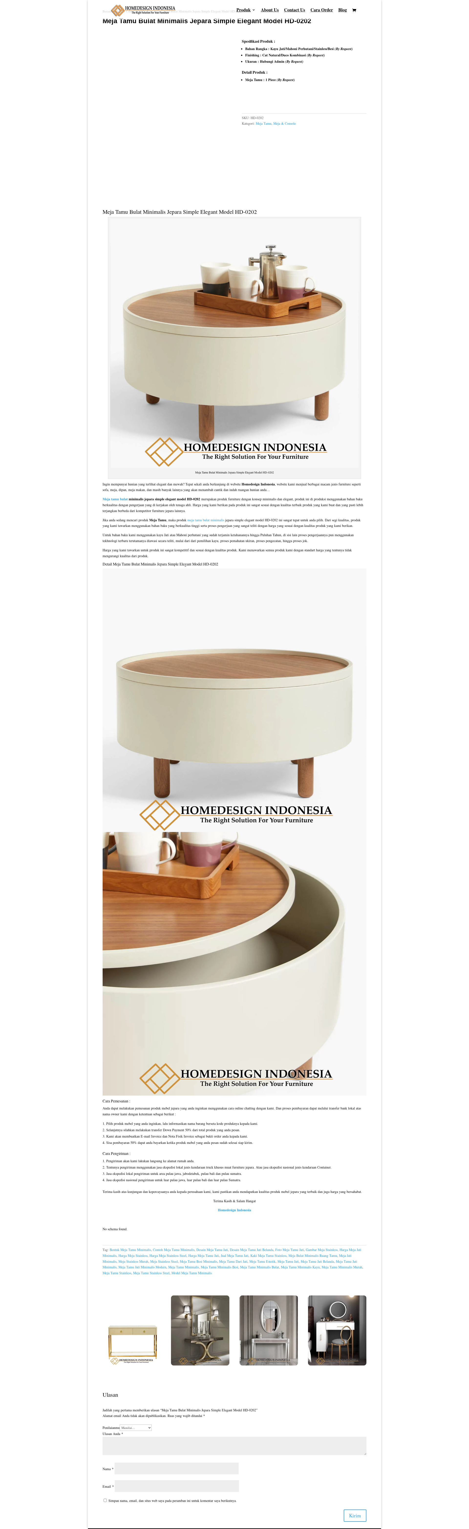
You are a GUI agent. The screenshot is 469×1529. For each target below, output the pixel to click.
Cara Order (321, 10)
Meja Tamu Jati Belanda (317, 1261)
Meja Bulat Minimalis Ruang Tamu (312, 1255)
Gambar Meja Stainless (322, 1249)
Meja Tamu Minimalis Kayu (300, 1267)
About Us (270, 10)
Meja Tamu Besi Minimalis (198, 1261)
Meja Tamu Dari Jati (233, 1261)
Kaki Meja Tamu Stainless (268, 1255)
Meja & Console (284, 123)
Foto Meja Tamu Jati (289, 1249)
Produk (243, 10)
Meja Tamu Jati (288, 1261)
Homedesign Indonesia (234, 1209)
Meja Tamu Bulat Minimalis (134, 211)
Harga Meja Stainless (133, 1255)
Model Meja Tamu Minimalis (191, 1273)
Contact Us (294, 10)
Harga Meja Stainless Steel (167, 1255)
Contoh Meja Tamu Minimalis (173, 1249)
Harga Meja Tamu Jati (203, 1255)
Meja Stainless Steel (164, 1261)
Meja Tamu (263, 123)
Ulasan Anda (113, 1433)
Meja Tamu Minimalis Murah (342, 1267)
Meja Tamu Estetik (262, 1261)
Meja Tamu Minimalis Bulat (259, 1267)
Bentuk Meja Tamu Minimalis (130, 1249)
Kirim (355, 1515)
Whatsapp (254, 101)
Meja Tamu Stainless (117, 1273)
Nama (108, 1469)
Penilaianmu (111, 1427)
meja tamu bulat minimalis (205, 520)
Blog (342, 10)
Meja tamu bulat (115, 499)
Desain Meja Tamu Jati (212, 1249)
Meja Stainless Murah (133, 1261)
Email (108, 1486)
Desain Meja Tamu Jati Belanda (251, 1249)
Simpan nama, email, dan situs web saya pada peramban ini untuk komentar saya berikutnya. (172, 1500)
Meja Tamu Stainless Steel (151, 1273)
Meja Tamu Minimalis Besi (219, 1267)
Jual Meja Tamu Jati (234, 1255)
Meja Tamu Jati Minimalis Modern (142, 1267)
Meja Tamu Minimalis (183, 1267)
